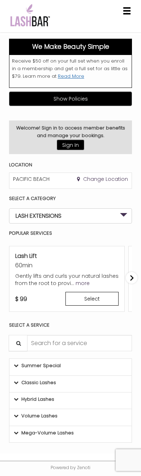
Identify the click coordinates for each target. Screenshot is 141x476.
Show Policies (71, 98)
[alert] (70, 63)
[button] (83, 283)
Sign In (70, 145)
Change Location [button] (105, 179)
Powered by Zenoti (70, 467)
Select (92, 298)
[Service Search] (18, 343)
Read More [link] (71, 76)
